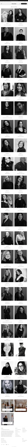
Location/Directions (17, 435)
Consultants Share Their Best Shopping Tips (7, 423)
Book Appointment (23, 3)
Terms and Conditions (24, 440)
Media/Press (16, 430)
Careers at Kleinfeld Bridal (18, 429)
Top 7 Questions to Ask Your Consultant (7, 409)
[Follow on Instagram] (3, 444)
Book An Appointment (3, 440)
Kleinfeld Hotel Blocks (24, 430)
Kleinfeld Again (24, 429)
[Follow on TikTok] (8, 444)
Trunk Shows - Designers (3, 441)
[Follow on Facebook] (1, 444)
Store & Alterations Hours (18, 436)
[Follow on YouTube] (6, 444)
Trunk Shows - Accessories (4, 442)
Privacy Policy (23, 441)
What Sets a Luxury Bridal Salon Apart (21, 409)
